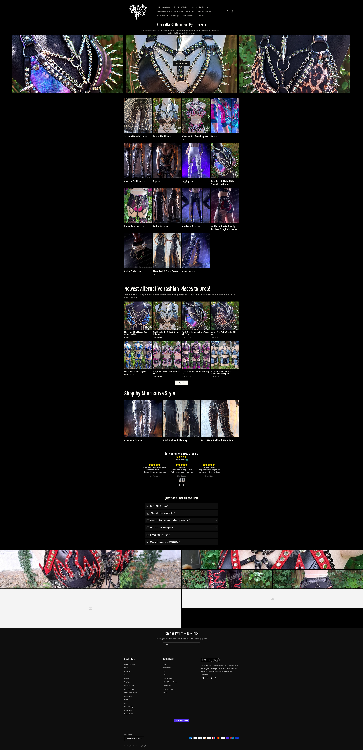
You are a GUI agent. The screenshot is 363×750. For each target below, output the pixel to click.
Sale (213, 136)
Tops (155, 181)
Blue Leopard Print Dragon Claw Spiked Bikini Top (135, 333)
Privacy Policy (167, 685)
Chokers (126, 668)
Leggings (186, 181)
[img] (181, 456)
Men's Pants (127, 696)
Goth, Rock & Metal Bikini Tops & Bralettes (223, 183)
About (164, 664)
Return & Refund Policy (170, 682)
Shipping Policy (167, 678)
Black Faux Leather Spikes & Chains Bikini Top (166, 333)
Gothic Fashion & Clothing (175, 440)
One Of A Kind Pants (130, 693)
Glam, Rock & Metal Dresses (166, 271)
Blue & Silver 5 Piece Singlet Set (136, 372)
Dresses (126, 678)
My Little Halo (132, 746)
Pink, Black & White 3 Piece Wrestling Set (166, 373)
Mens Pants (187, 271)
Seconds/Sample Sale (134, 136)
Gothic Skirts (159, 226)
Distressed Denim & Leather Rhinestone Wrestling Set (221, 373)
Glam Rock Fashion (133, 440)
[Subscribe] (198, 644)
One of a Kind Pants (133, 181)
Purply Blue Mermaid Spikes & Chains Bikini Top (195, 333)
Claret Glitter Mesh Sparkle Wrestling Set (195, 373)
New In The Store (161, 136)
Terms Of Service (168, 689)
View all (181, 383)
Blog (164, 671)
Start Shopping (181, 63)
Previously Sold (128, 714)
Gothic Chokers (131, 271)
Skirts (126, 700)
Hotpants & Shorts (133, 226)
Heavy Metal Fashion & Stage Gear (217, 440)
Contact (165, 693)
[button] (184, 7)
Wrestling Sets (128, 710)
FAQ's (164, 675)
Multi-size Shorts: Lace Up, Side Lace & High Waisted (223, 228)
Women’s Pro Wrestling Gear (195, 136)
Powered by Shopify (141, 746)
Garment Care (167, 668)
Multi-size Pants (189, 226)
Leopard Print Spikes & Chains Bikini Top (224, 333)
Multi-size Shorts (129, 689)
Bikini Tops (127, 671)
